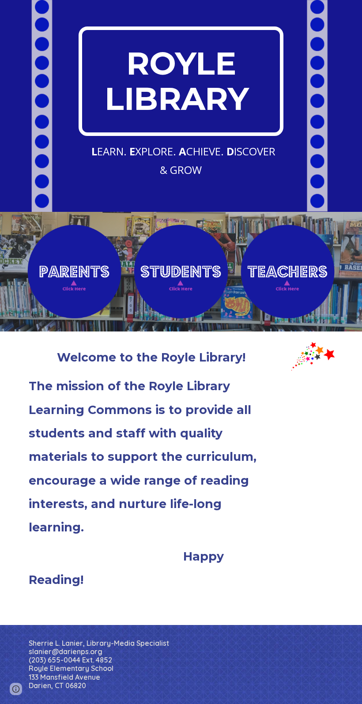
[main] (181, 81)
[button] (16, 689)
